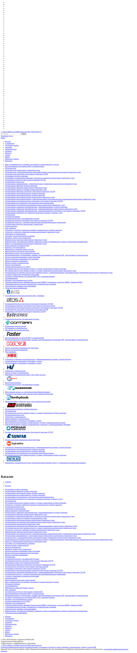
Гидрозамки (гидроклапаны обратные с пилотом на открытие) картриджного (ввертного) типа (39, 178)
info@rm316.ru (36, 132)
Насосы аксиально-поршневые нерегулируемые (22, 257)
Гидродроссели (10, 168)
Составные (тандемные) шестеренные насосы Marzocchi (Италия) (29, 394)
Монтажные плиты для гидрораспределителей (22, 253)
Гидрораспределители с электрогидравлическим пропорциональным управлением (35, 222)
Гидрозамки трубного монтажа (16, 176)
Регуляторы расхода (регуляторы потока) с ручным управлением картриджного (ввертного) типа (40, 271)
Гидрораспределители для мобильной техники (22, 218)
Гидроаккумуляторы (12, 217)
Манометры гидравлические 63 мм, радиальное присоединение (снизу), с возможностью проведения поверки (45, 463)
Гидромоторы (10, 215)
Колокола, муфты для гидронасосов (18, 238)
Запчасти (8, 151)
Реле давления (10, 228)
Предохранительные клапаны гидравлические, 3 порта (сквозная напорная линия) (35, 423)
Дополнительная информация (16, 288)
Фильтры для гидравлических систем (18, 280)
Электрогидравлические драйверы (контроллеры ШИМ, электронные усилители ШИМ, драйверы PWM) (43, 282)
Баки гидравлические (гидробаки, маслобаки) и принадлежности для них (32, 164)
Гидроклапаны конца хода (14, 182)
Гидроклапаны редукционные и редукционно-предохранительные (29, 203)
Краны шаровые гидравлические (17, 245)
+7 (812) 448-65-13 (7, 132)
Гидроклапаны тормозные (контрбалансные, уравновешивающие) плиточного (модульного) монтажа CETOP (45, 211)
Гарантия (8, 147)
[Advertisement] (13, 469)
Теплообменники (11, 278)
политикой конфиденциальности (116, 649)
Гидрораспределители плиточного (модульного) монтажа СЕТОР (29, 220)
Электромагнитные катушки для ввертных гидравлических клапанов (30, 284)
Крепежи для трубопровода (15, 247)
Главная (8, 482)
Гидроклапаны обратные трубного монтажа (21, 186)
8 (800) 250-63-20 (21, 132)
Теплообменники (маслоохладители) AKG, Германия (24, 296)
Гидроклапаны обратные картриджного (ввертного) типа (26, 188)
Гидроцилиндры (11, 226)
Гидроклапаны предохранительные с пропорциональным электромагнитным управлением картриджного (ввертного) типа (50, 199)
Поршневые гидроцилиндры (15, 326)
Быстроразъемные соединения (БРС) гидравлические (24, 166)
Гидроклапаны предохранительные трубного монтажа (25, 195)
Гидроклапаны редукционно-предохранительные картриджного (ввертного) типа (35, 205)
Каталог (8, 141)
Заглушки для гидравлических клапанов (20, 236)
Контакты (8, 161)
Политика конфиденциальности (12, 647)
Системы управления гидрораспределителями (22, 274)
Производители (11, 149)
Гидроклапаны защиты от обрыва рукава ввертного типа (26, 189)
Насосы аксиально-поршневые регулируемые (21, 259)
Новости (8, 153)
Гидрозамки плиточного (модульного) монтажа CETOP (25, 180)
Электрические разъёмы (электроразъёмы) (20, 286)
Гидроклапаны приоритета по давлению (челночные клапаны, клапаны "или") (34, 213)
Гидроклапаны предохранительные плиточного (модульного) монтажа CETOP (34, 201)
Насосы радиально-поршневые (16, 261)
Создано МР (91, 647)
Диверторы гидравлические (15, 234)
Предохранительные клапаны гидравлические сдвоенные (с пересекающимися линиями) (38, 425)
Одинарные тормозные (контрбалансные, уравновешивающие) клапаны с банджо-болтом (38, 359)
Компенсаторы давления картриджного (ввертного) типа (26, 240)
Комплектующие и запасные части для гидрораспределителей (28, 401)
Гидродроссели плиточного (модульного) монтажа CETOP (26, 174)
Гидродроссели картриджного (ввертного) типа (22, 170)
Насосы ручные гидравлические (17, 263)
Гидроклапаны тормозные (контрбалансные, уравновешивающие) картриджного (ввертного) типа (41, 209)
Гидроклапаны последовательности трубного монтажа (25, 193)
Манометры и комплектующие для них (19, 249)
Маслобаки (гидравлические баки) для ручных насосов (25, 375)
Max (29, 132)
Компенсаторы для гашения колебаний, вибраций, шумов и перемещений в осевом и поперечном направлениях (46, 242)
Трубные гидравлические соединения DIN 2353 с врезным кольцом (30, 276)
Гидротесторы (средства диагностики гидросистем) (24, 224)
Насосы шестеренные (13, 265)
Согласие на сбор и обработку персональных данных (67, 647)
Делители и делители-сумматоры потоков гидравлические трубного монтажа (33, 230)
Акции (7, 155)
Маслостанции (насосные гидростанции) (20, 251)
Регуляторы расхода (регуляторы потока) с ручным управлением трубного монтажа (35, 269)
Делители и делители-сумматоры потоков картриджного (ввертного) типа (32, 232)
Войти (7, 157)
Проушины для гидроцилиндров (17, 330)
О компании (9, 143)
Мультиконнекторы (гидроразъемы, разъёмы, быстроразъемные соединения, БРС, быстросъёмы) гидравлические (46, 255)
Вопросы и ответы (12, 159)
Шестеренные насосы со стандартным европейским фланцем (27, 392)
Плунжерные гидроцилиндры (16, 328)
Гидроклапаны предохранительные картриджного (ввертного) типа (30, 197)
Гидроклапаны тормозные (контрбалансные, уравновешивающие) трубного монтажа (36, 207)
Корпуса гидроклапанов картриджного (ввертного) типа (26, 244)
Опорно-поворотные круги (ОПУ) (17, 267)
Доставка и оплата (12, 145)
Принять (4, 651)
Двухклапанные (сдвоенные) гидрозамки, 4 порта (23, 363)
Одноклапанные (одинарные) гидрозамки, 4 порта (23, 361)
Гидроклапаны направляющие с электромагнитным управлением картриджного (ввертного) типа (41, 184)
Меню (3, 138)
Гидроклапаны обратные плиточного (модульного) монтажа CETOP (30, 191)
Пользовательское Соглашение (36, 647)
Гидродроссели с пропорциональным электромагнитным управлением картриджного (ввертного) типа (43, 172)
